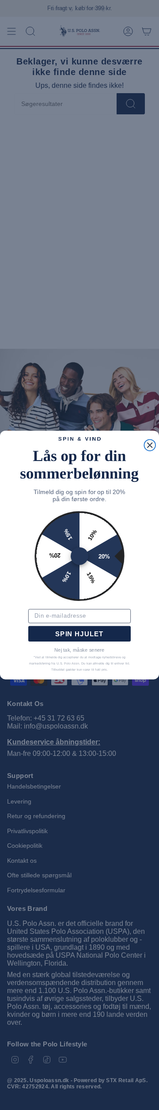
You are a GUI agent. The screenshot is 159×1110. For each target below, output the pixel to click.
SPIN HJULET (79, 634)
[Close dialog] (149, 445)
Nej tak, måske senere (79, 650)
